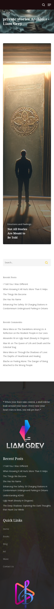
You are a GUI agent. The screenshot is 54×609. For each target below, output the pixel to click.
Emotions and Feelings (19, 224)
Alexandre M (9, 338)
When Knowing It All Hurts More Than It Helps (25, 289)
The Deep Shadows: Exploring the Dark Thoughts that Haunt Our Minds (27, 507)
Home (6, 528)
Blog (5, 544)
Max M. (6, 343)
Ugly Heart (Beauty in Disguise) (34, 338)
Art (4, 551)
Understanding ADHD (13, 495)
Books (6, 536)
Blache (6, 361)
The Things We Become (14, 294)
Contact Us (8, 566)
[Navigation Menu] (49, 4)
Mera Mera (8, 329)
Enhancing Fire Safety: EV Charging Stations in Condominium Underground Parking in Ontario (25, 306)
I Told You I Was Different (15, 284)
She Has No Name (12, 299)
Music (6, 559)
